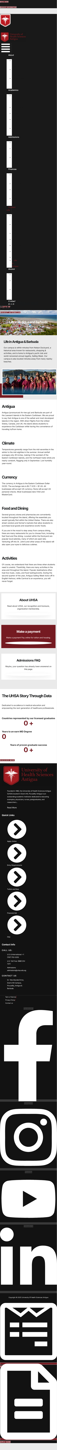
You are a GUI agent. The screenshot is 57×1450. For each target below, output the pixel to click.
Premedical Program (17, 108)
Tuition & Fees (16, 178)
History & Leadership (16, 64)
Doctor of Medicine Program (16, 100)
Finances (12, 169)
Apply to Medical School (15, 161)
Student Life (11, 208)
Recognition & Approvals (18, 72)
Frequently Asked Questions (17, 122)
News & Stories (15, 284)
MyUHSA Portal (16, 246)
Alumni (11, 269)
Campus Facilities (16, 252)
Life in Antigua (15, 263)
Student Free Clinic (16, 131)
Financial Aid (16, 185)
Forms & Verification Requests (16, 293)
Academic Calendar (17, 114)
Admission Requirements (18, 144)
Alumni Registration (17, 276)
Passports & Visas (17, 227)
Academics (13, 90)
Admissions (13, 137)
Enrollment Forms (17, 240)
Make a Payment (15, 201)
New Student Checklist (16, 219)
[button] (5, 48)
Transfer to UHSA (16, 152)
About (11, 55)
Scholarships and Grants (18, 193)
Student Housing (16, 234)
